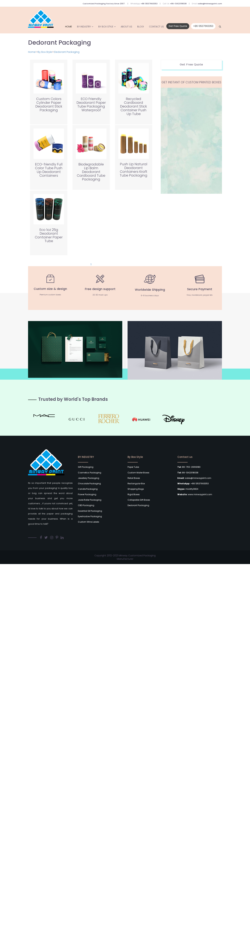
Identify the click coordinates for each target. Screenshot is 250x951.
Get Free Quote (178, 26)
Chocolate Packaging (89, 483)
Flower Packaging (87, 494)
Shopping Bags (136, 489)
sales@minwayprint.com (210, 3)
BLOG (140, 26)
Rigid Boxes (134, 494)
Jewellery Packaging (88, 478)
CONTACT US (156, 26)
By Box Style (105, 26)
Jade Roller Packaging (89, 499)
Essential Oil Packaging (90, 510)
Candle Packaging (88, 489)
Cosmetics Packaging (89, 472)
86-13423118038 (187, 472)
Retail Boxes (134, 478)
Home (68, 26)
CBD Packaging (86, 505)
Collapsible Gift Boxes (139, 499)
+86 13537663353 (149, 3)
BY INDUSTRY (84, 26)
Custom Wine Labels (88, 521)
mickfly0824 (187, 489)
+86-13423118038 (178, 3)
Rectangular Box (136, 483)
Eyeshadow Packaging (90, 516)
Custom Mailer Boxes (138, 472)
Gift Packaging (85, 467)
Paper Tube (133, 467)
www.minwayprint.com (194, 494)
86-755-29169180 (189, 467)
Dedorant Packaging (66, 52)
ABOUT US (126, 26)
